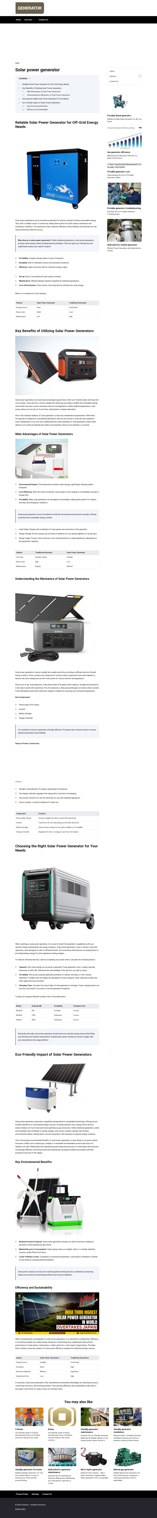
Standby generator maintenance (89, 1430)
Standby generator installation (122, 1430)
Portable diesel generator (119, 115)
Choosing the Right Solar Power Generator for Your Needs (45, 99)
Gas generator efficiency (118, 152)
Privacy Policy (22, 1494)
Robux (51, 1429)
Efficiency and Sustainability (37, 110)
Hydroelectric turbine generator (122, 245)
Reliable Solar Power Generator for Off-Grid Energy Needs (45, 84)
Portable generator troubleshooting (124, 208)
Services (28, 20)
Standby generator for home (28, 1469)
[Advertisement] (78, 46)
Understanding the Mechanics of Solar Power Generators (48, 95)
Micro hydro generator (91, 1469)
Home (18, 20)
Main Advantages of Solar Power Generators (44, 92)
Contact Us (43, 20)
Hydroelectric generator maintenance (59, 1470)
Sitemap (35, 1494)
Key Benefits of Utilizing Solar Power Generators (41, 88)
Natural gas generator (124, 1469)
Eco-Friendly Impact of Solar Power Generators (41, 103)
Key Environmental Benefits (37, 106)
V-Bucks (19, 1429)
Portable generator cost (118, 172)
